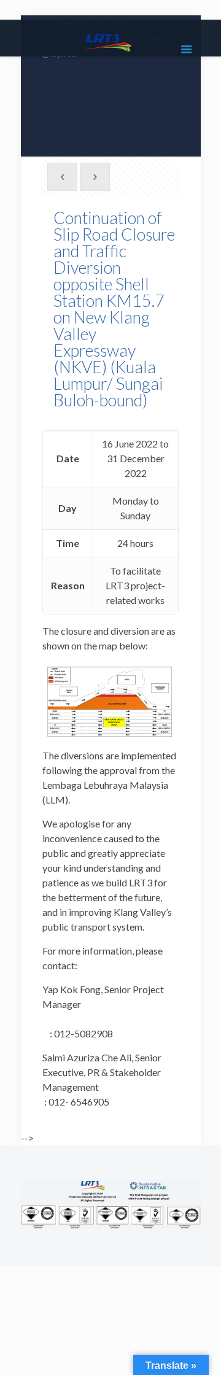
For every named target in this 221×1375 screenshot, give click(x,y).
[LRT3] (111, 41)
